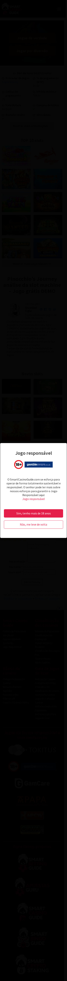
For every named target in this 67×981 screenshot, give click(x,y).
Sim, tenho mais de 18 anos (33, 513)
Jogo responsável (33, 499)
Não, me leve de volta (33, 524)
